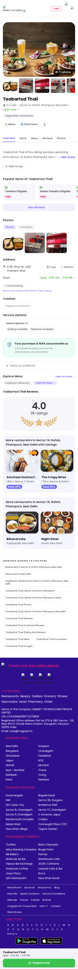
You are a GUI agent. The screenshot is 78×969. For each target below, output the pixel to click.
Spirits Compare (29, 893)
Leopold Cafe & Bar (50, 868)
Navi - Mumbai (15, 770)
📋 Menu (10, 124)
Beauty (25, 696)
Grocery (50, 696)
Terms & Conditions (53, 893)
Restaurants (10, 696)
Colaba (42, 819)
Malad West (13, 824)
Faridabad (44, 755)
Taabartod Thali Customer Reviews (24, 625)
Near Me (12, 893)
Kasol (9, 779)
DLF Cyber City (15, 805)
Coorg (42, 775)
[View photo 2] (10, 85)
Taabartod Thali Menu (17, 639)
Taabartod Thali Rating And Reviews (25, 632)
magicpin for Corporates (22, 906)
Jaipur (9, 760)
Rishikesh (11, 775)
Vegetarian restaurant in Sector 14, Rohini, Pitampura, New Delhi (36, 582)
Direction (68, 267)
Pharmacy (35, 702)
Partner (35, 900)
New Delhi (12, 746)
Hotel (22, 702)
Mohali (10, 765)
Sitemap (12, 900)
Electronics (9, 702)
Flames (42, 854)
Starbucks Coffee (17, 868)
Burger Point (46, 849)
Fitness (62, 696)
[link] (19, 192)
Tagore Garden (48, 829)
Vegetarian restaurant (17, 305)
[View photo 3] (26, 85)
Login (56, 8)
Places (24, 900)
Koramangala (14, 795)
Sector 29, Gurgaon (50, 800)
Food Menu (26, 227)
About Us (29, 887)
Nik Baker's (12, 854)
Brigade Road (46, 795)
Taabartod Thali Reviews (19, 618)
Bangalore (12, 751)
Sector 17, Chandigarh (52, 810)
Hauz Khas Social (48, 878)
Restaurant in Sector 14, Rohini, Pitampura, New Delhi (33, 567)
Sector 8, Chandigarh (19, 810)
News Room (14, 887)
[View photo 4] (42, 85)
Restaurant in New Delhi (18, 573)
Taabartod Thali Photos (18, 604)
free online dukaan (44, 665)
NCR (40, 760)
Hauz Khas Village (17, 829)
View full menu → (65, 376)
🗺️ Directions (29, 124)
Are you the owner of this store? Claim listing (27, 290)
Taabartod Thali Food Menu (51, 639)
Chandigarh (45, 751)
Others (12, 933)
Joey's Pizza (13, 873)
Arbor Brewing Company (21, 849)
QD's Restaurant (16, 878)
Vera (42, 906)
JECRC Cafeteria (48, 864)
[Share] (44, 124)
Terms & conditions (22, 365)
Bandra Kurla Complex (20, 819)
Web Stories (14, 912)
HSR (8, 800)
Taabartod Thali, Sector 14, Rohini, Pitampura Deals (33, 597)
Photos (9, 227)
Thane (42, 770)
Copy (53, 267)
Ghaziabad (12, 755)
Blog (56, 887)
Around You (44, 887)
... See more (66, 157)
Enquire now (41, 963)
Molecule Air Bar (16, 859)
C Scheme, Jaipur (49, 814)
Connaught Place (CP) (52, 824)
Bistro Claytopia (48, 844)
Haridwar (43, 779)
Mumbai (43, 765)
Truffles (11, 844)
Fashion (37, 696)
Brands (47, 900)
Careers (56, 906)
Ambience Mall (47, 805)
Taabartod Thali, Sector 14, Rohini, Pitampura (29, 590)
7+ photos (65, 72)
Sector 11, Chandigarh (19, 814)
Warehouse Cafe (49, 859)
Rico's (41, 873)
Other (48, 702)
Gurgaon (43, 746)
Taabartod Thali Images (19, 646)
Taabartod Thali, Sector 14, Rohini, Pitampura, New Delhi (35, 611)
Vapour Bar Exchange (19, 864)
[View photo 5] (58, 85)
